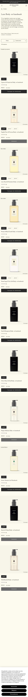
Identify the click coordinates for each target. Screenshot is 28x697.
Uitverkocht (14, 141)
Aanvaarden (14, 686)
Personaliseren (14, 694)
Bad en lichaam (8, 33)
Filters (7, 40)
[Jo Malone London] (14, 6)
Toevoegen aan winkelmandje (14, 91)
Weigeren (14, 690)
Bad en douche (15, 33)
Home (2, 33)
